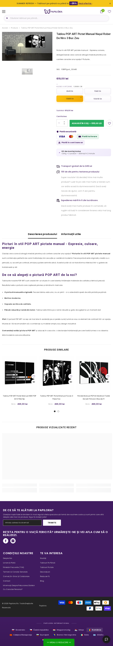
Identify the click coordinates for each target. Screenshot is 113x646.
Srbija (79, 630)
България (42, 634)
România (94, 630)
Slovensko (18, 630)
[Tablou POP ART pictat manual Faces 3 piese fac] (56, 373)
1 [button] (55, 411)
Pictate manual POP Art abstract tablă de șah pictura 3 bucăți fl (93, 397)
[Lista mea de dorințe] (109, 11)
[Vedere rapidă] (33, 381)
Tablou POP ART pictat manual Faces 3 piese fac (56, 397)
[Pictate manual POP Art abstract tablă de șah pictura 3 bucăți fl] (93, 373)
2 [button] (58, 411)
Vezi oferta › (85, 3)
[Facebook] (5, 540)
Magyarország (61, 630)
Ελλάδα (98, 634)
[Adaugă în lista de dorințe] (109, 123)
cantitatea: (62, 116)
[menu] (3, 11)
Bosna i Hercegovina (64, 634)
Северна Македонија (21, 634)
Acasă (5, 28)
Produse (14, 28)
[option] (27, 46)
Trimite (52, 522)
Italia (85, 634)
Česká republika (39, 630)
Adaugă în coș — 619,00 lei (87, 123)
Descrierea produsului (42, 234)
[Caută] (6, 18)
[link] (19, 485)
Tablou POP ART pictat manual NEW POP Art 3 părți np (19, 397)
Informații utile (71, 234)
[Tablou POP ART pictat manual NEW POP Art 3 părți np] (19, 373)
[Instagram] (13, 540)
